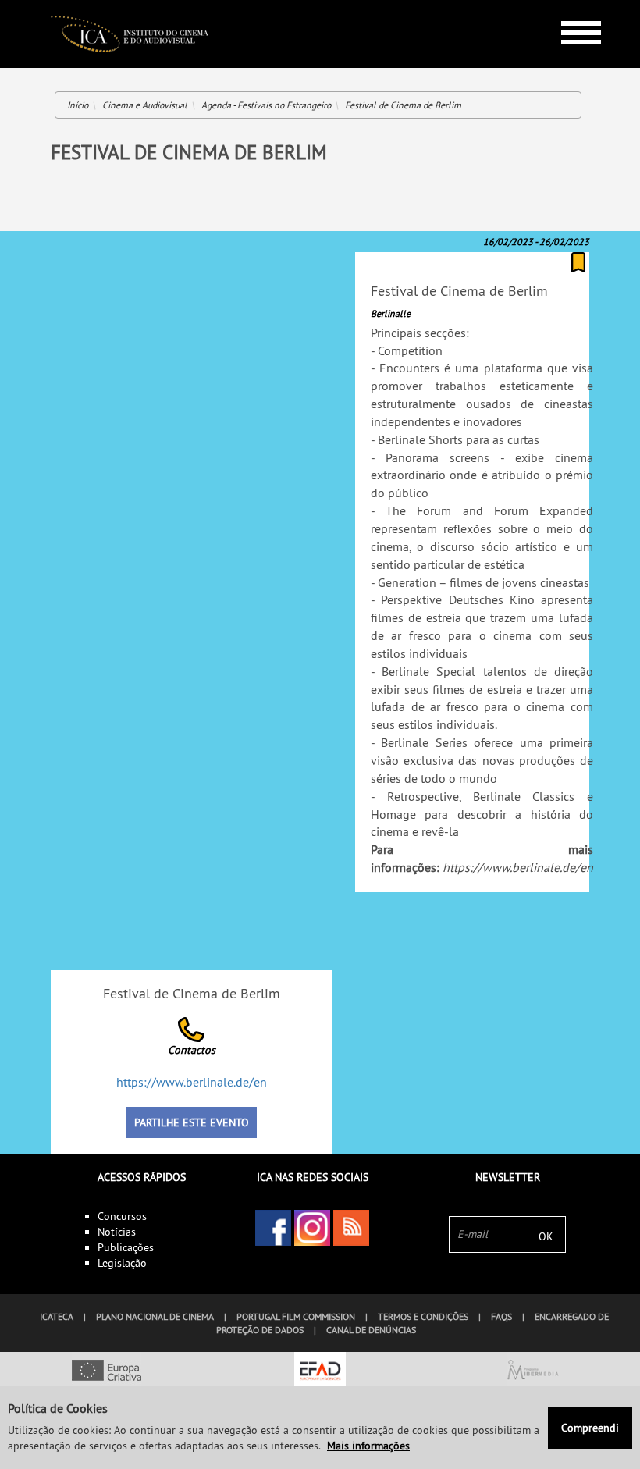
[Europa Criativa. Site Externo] (106, 1371)
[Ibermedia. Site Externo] (533, 1371)
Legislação (122, 1263)
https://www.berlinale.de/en (518, 867)
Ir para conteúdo (569, 6)
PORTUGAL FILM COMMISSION (295, 1316)
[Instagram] (312, 1228)
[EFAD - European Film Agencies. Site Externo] (319, 1371)
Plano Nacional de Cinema (155, 1316)
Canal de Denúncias (371, 1330)
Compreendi (590, 1428)
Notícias (117, 1232)
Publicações (126, 1247)
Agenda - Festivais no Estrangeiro (266, 105)
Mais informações (368, 1446)
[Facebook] (273, 1228)
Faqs (501, 1316)
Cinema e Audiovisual (144, 105)
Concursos (122, 1216)
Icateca (56, 1316)
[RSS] (351, 1228)
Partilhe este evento (191, 1122)
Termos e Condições (423, 1316)
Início (77, 105)
